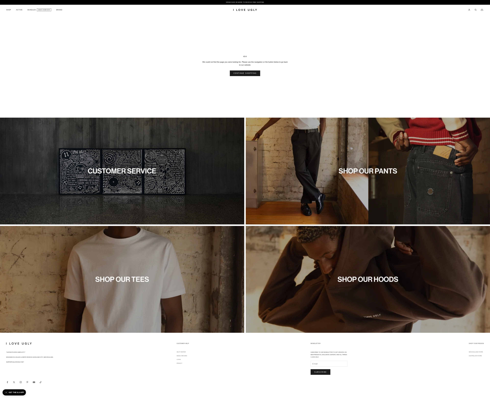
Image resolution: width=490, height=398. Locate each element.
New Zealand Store (476, 352)
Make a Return (182, 355)
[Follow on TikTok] (40, 382)
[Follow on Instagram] (20, 382)
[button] (14, 392)
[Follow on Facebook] (7, 382)
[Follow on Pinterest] (27, 382)
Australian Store (475, 355)
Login (179, 359)
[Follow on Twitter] (14, 382)
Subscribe (320, 372)
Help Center (181, 352)
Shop (8, 10)
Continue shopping (245, 73)
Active (19, 10)
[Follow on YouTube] (34, 382)
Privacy (179, 363)
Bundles (32, 10)
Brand (59, 10)
